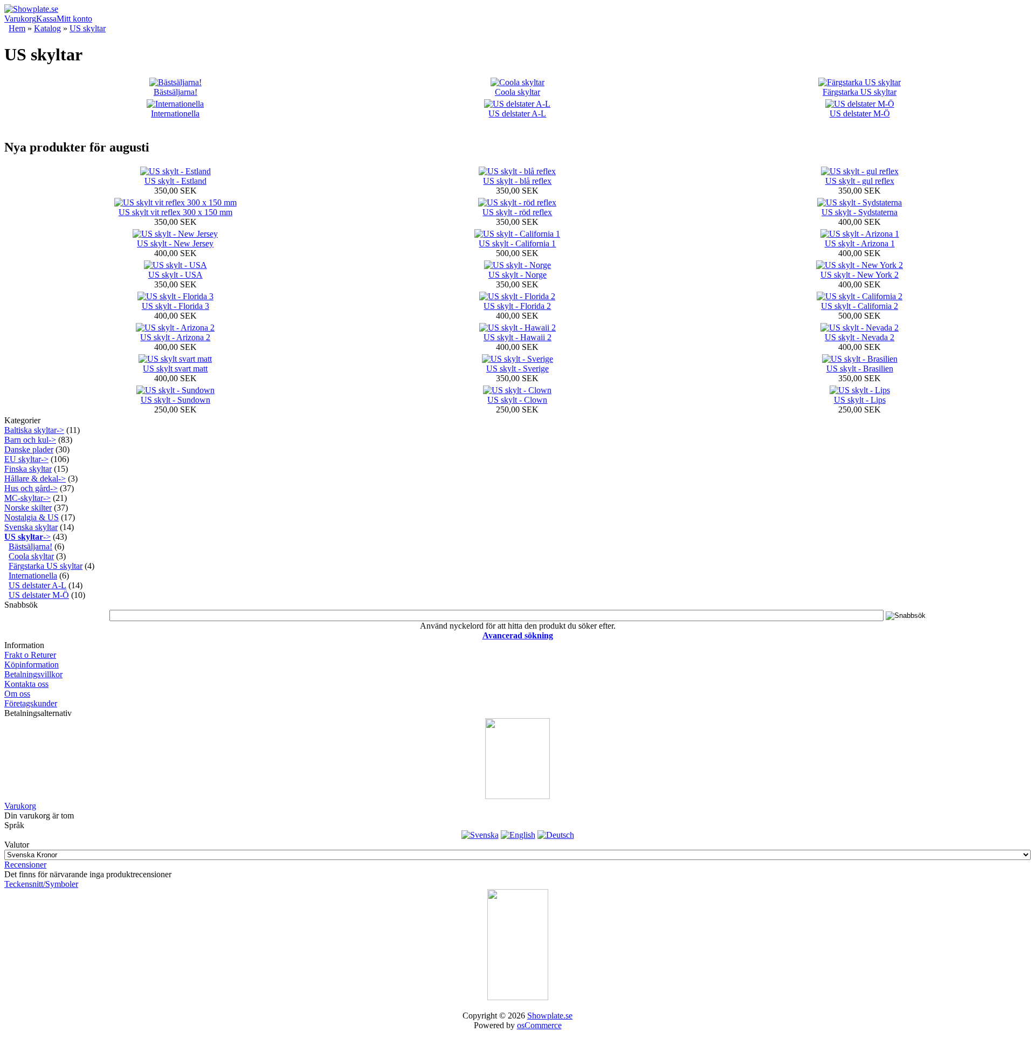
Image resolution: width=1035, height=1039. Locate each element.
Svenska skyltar (31, 527)
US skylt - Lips (860, 399)
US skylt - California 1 (517, 243)
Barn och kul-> (30, 439)
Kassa (46, 18)
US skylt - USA (175, 274)
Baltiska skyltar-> (34, 430)
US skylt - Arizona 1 (860, 243)
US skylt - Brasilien (859, 368)
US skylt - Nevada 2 (859, 337)
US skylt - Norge (517, 274)
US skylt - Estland (175, 180)
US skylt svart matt (175, 368)
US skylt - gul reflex (859, 180)
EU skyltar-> (26, 459)
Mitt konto (74, 18)
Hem (17, 28)
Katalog (47, 28)
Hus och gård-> (31, 488)
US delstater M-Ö (860, 113)
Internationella (175, 113)
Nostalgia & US (31, 517)
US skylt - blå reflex (517, 180)
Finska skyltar (28, 468)
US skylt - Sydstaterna (860, 212)
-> (27, 536)
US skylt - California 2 (859, 306)
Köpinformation (31, 664)
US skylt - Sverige (517, 368)
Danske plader (28, 449)
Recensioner (25, 864)
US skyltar (88, 28)
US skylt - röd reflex (517, 212)
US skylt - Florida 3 (175, 306)
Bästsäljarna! (175, 92)
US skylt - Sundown (175, 399)
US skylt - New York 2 (859, 274)
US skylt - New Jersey (175, 243)
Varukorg (20, 18)
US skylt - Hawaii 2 (517, 337)
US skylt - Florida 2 (517, 306)
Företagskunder (30, 703)
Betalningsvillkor (33, 674)
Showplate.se (549, 1015)
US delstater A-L (517, 113)
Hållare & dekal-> (35, 478)
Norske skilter (28, 507)
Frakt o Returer (30, 654)
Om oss (17, 693)
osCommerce (539, 1025)
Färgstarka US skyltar (859, 92)
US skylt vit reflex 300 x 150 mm (175, 212)
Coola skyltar (517, 92)
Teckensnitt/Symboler (41, 884)
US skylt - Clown (517, 399)
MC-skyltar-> (27, 498)
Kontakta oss (26, 684)
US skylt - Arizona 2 (175, 337)
